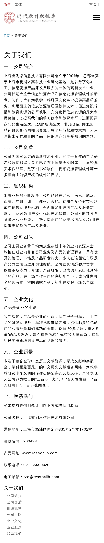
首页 (93, 4)
